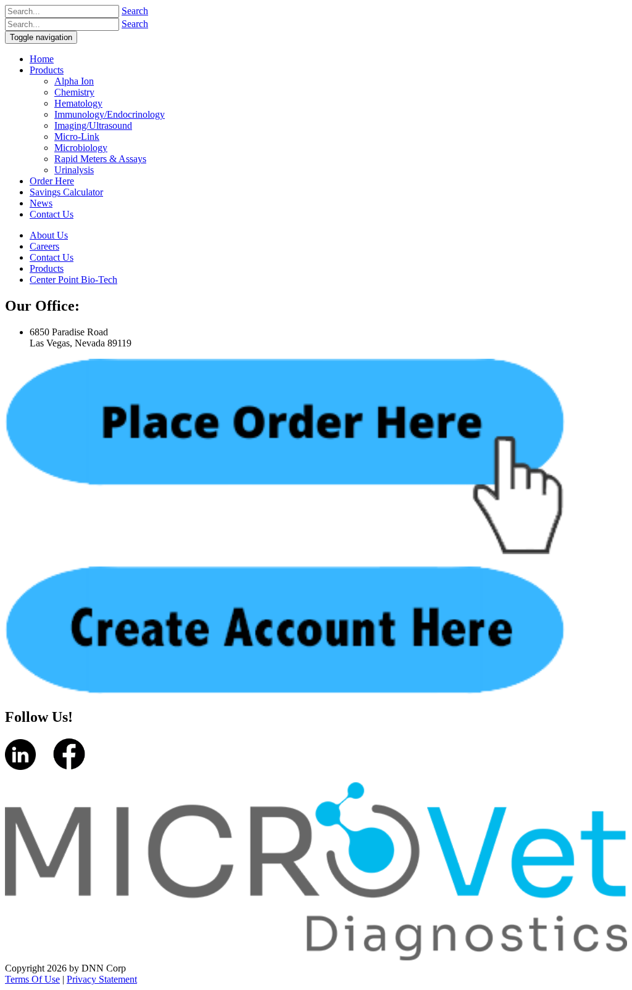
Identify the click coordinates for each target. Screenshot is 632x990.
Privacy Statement (102, 979)
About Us (49, 235)
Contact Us (51, 257)
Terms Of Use (32, 979)
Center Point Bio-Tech (73, 279)
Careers (44, 246)
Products (47, 268)
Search (135, 11)
